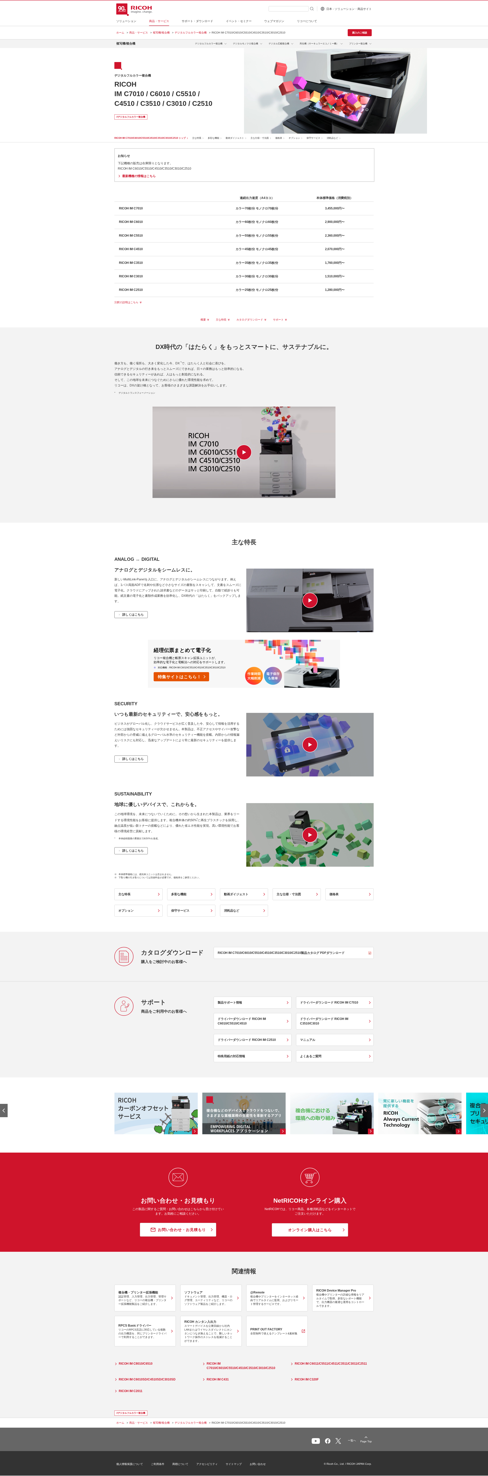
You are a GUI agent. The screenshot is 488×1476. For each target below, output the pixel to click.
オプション (294, 138)
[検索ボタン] (311, 8)
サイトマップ (234, 1464)
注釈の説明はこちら (126, 302)
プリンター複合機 (358, 43)
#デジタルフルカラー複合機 (130, 117)
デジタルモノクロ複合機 (245, 43)
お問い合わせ (258, 1464)
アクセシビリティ (207, 1464)
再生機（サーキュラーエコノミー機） (319, 43)
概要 (203, 319)
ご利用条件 (157, 1464)
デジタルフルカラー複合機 (191, 32)
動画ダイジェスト (235, 138)
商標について (180, 1464)
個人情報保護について (129, 1464)
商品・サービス (138, 32)
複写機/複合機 (161, 32)
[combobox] (289, 8)
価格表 (278, 138)
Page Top (366, 1441)
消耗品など (332, 138)
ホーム (120, 32)
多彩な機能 (213, 138)
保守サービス (313, 138)
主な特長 (196, 138)
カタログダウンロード (249, 319)
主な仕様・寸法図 (259, 138)
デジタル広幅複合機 (279, 43)
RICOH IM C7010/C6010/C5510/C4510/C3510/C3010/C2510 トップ (150, 138)
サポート (278, 319)
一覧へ (352, 1440)
